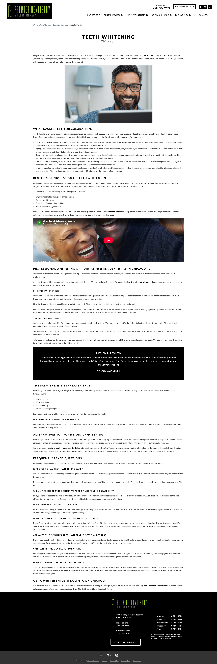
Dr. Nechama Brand (160, 55)
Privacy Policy (114, 661)
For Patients (181, 15)
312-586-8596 (121, 585)
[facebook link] (200, 6)
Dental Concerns (160, 15)
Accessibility (137, 661)
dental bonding (79, 448)
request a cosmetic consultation (155, 585)
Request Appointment (184, 7)
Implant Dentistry (136, 15)
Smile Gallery (201, 15)
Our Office (92, 15)
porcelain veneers (60, 448)
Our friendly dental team (138, 282)
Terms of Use (125, 661)
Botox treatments (111, 211)
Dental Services (112, 15)
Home (35, 25)
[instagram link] (205, 6)
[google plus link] (210, 6)
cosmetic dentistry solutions (137, 55)
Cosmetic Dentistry (60, 25)
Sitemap (104, 661)
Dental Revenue (93, 661)
